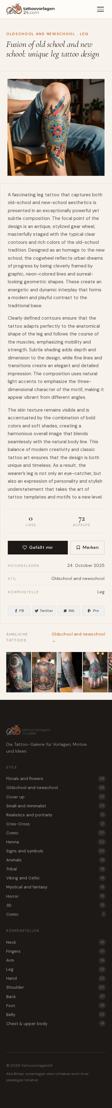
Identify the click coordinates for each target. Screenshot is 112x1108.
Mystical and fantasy (55, 887)
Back (55, 996)
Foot (55, 1005)
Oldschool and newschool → (78, 637)
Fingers (55, 951)
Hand (55, 978)
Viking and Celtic (55, 878)
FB (21, 610)
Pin (96, 610)
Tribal (55, 869)
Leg (84, 33)
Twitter (47, 610)
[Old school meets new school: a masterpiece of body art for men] (18, 672)
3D (55, 905)
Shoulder (55, 987)
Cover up (55, 797)
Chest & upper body (55, 1023)
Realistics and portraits (55, 815)
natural (90, 374)
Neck (55, 942)
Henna (55, 842)
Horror (55, 896)
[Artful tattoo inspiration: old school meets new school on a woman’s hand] (95, 672)
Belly (55, 1014)
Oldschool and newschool (40, 33)
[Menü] (100, 9)
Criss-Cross (55, 824)
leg (40, 195)
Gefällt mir (41, 547)
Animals (55, 860)
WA (71, 610)
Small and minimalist (55, 806)
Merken (91, 547)
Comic (55, 833)
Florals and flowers (55, 778)
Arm (55, 960)
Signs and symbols (55, 851)
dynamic (48, 290)
